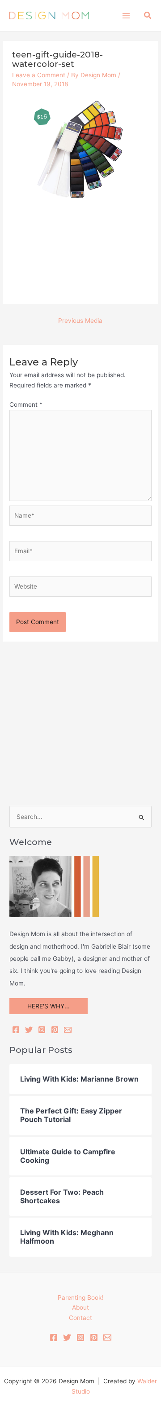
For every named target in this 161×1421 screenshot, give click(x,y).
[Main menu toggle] (126, 15)
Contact (80, 1317)
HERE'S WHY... (48, 1006)
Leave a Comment (38, 75)
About (80, 1307)
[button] (148, 15)
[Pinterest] (55, 1030)
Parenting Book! (80, 1297)
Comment (25, 404)
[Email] (68, 1030)
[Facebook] (16, 1030)
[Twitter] (29, 1030)
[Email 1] (107, 1337)
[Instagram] (42, 1030)
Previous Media (80, 320)
